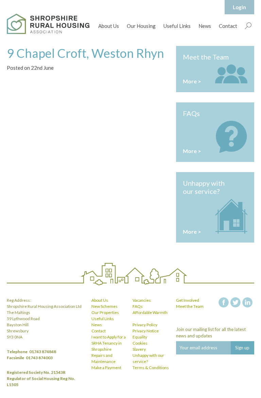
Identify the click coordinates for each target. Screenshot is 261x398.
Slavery (139, 349)
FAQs (138, 306)
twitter (235, 302)
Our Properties (105, 312)
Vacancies (142, 300)
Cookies (140, 343)
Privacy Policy (145, 324)
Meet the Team (190, 306)
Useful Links (177, 26)
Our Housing (141, 26)
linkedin (247, 302)
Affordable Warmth (150, 312)
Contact (228, 26)
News (204, 26)
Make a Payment (106, 367)
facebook (224, 302)
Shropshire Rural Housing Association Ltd (48, 24)
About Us (108, 26)
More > (192, 81)
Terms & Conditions (151, 367)
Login (239, 7)
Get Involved (187, 300)
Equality (140, 336)
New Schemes (104, 306)
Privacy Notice (146, 330)
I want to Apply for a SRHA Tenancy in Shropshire (108, 343)
